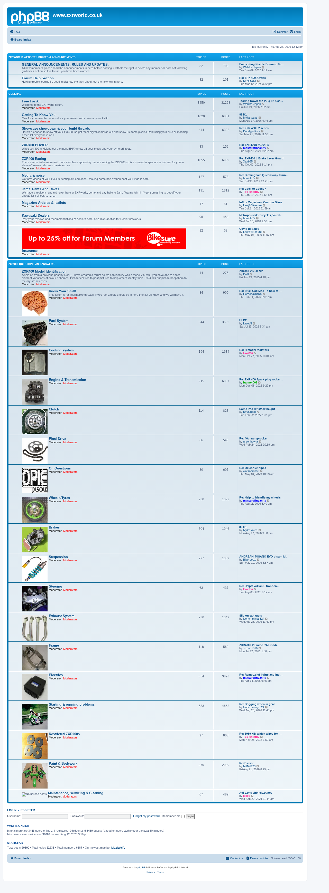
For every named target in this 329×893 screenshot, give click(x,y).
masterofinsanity (254, 147)
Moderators (43, 107)
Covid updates (249, 228)
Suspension (58, 557)
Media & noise (33, 175)
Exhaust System (62, 616)
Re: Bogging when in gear (257, 704)
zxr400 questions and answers (31, 264)
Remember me (171, 816)
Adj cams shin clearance (255, 792)
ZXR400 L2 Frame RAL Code (258, 645)
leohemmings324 (253, 618)
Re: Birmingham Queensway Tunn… (264, 175)
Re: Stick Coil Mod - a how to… (260, 290)
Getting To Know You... (40, 115)
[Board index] (30, 16)
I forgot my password (146, 816)
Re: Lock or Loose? (252, 188)
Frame (54, 645)
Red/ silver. (246, 763)
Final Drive (57, 439)
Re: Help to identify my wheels (260, 497)
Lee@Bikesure (252, 205)
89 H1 (243, 114)
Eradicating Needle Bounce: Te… (261, 64)
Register (28, 810)
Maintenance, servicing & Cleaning (75, 793)
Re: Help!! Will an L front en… (259, 586)
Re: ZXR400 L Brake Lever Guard (261, 158)
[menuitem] (15, 32)
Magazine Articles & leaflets (44, 203)
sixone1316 (250, 648)
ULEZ (243, 320)
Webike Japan (252, 67)
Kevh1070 (249, 412)
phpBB (142, 867)
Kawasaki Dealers (36, 215)
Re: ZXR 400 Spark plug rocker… (261, 379)
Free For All (31, 101)
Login (11, 810)
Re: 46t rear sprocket (253, 438)
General (14, 93)
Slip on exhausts (250, 615)
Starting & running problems (72, 704)
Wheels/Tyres (59, 498)
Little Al (247, 323)
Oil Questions (60, 468)
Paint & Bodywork (63, 763)
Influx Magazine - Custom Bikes (260, 202)
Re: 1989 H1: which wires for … (260, 733)
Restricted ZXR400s (64, 734)
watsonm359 (251, 471)
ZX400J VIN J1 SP (251, 271)
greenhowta (250, 441)
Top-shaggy (251, 191)
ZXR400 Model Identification (44, 271)
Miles (246, 795)
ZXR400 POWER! (35, 145)
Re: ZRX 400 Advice (252, 77)
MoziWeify (118, 847)
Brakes (54, 527)
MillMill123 (249, 766)
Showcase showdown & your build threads (56, 128)
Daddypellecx (251, 131)
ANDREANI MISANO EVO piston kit (263, 556)
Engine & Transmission (67, 380)
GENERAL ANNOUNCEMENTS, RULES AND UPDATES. (65, 64)
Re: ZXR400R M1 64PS (254, 144)
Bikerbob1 (249, 559)
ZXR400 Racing (34, 159)
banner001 (250, 382)
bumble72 (249, 178)
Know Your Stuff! (62, 291)
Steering (55, 586)
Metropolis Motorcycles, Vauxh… (261, 215)
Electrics (56, 675)
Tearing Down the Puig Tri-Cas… (261, 100)
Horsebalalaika (252, 293)
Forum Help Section (38, 78)
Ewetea (248, 352)
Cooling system (61, 350)
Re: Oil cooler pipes (252, 467)
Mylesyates (250, 117)
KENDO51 (249, 80)
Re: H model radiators (254, 349)
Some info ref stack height (257, 408)
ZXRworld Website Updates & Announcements (42, 57)
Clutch (54, 409)
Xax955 (248, 161)
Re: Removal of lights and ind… (260, 674)
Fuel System (59, 321)
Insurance (30, 251)
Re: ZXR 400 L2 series (254, 128)
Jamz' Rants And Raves (40, 189)
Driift (246, 274)
